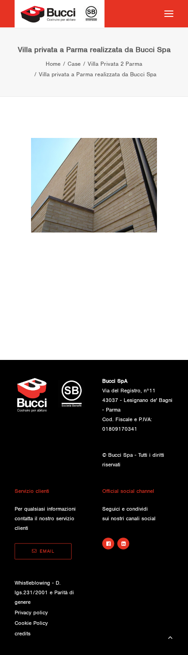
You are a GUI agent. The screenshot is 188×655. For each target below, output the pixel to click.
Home (53, 64)
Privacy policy (31, 612)
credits (23, 633)
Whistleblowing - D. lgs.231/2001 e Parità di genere (44, 592)
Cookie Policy (31, 623)
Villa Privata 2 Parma (115, 64)
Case (74, 64)
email (47, 552)
